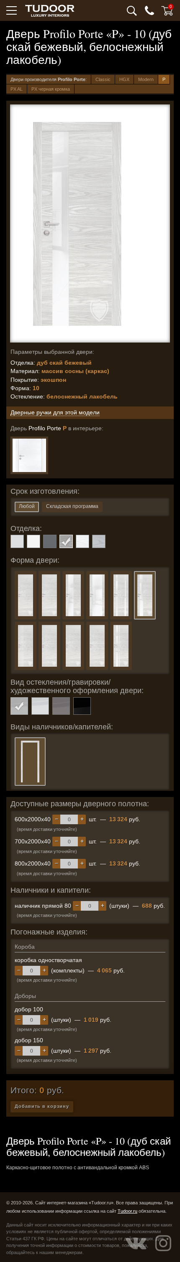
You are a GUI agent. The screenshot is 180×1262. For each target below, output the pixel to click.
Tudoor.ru (127, 1211)
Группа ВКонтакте (136, 1243)
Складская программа (72, 506)
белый (33, 541)
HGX (124, 79)
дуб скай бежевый (66, 541)
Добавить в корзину (42, 1106)
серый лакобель (61, 706)
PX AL (16, 88)
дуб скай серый (98, 541)
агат (17, 541)
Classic (103, 79)
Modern (146, 79)
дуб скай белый (82, 541)
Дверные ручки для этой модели (55, 412)
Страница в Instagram (163, 1243)
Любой (27, 506)
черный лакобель (82, 706)
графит (50, 541)
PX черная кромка (50, 88)
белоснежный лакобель (19, 706)
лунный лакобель (40, 706)
